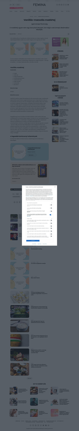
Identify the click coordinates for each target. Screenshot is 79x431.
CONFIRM (33, 240)
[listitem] (39, 202)
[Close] (55, 187)
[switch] (51, 205)
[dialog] (39, 215)
